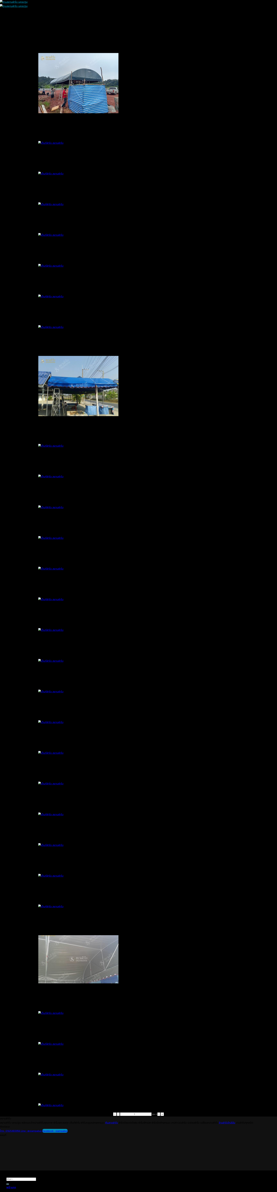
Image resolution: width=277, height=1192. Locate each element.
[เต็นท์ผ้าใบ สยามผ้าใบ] (58, 1094)
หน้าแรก (11, 1187)
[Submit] (7, 1184)
